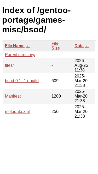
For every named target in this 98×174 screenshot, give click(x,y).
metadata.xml (17, 111)
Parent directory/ (20, 54)
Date (79, 46)
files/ (9, 65)
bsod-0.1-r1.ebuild (22, 81)
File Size (55, 45)
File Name (15, 46)
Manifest (13, 96)
